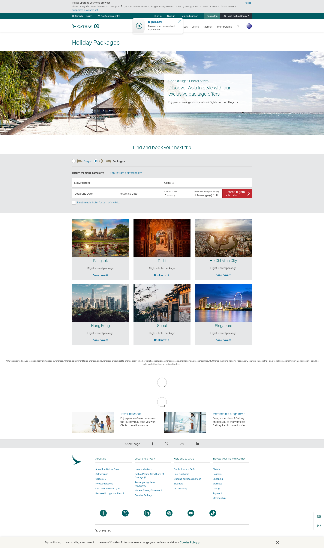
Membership (219, 498)
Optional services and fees (187, 479)
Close (248, 2)
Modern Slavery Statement (148, 490)
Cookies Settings (143, 495)
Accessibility (180, 488)
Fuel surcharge (181, 474)
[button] (82, 16)
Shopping (218, 479)
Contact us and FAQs (184, 469)
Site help (178, 483)
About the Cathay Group (107, 469)
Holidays (217, 474)
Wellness (217, 483)
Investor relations (104, 483)
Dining (216, 488)
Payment (217, 493)
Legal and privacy (143, 469)
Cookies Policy (190, 542)
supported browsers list (85, 9)
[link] (171, 16)
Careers (101, 479)
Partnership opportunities (110, 493)
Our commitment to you (107, 488)
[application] (117, 182)
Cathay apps (101, 474)
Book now (100, 275)
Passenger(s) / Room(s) (206, 191)
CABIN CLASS (171, 191)
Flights (216, 469)
